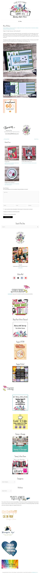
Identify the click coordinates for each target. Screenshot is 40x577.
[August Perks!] (20, 374)
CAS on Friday (15, 183)
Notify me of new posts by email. (10, 214)
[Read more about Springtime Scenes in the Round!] (12, 173)
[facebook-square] (22, 278)
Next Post (36, 139)
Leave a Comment (12, 27)
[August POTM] (20, 352)
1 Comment (6, 183)
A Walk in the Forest (20, 27)
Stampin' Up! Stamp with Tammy (9, 29)
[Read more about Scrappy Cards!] (12, 152)
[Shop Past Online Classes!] (20, 329)
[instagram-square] (18, 278)
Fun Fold (31, 27)
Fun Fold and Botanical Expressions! (27, 161)
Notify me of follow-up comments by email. (11, 211)
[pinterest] (14, 278)
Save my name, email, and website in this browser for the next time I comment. (19, 209)
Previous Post (6, 139)
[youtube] (26, 278)
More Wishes (36, 27)
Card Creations (6, 27)
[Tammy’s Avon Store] (20, 466)
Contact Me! (20, 267)
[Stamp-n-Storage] (20, 444)
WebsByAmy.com (35, 572)
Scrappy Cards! (7, 161)
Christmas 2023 (27, 27)
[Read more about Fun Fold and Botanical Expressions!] (29, 152)
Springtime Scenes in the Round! (9, 182)
